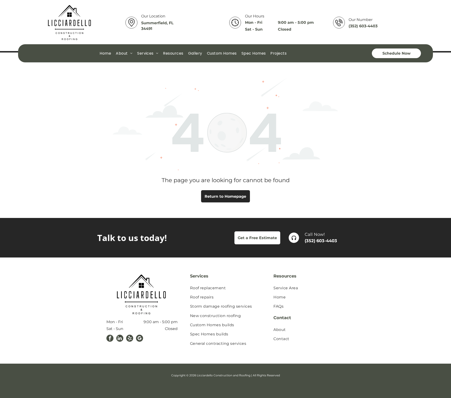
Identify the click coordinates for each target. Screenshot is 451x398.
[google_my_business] (139, 339)
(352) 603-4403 (321, 240)
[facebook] (109, 339)
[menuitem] (105, 53)
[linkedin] (119, 339)
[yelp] (129, 339)
